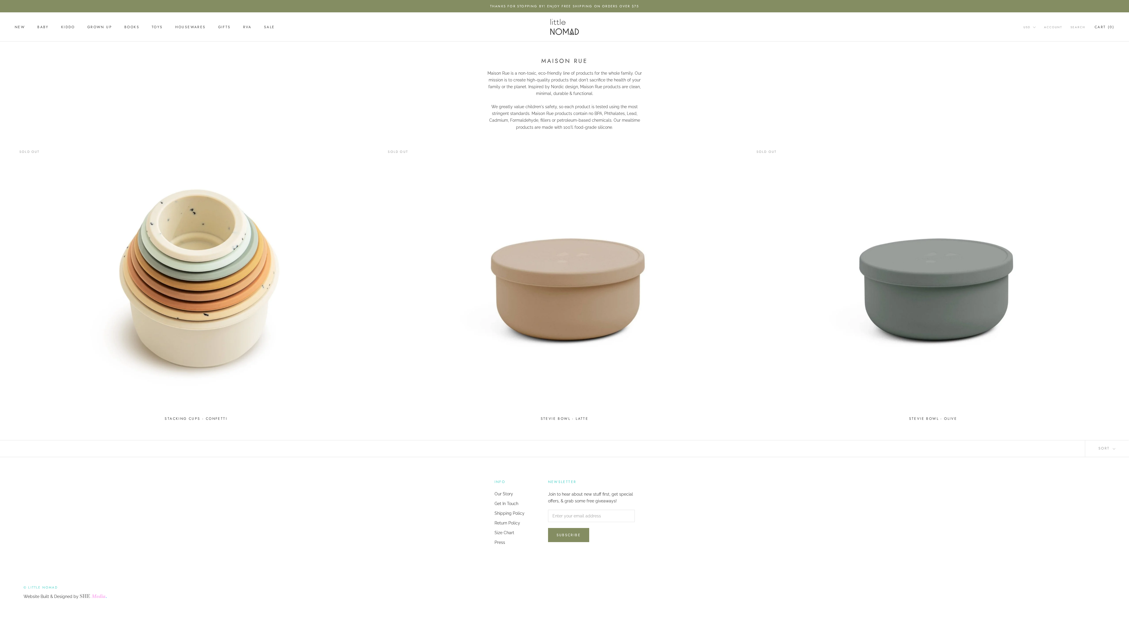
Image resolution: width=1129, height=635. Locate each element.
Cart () (1104, 27)
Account (1053, 27)
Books (131, 27)
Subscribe (569, 535)
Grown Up (99, 27)
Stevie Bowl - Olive (933, 418)
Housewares (190, 27)
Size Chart (504, 532)
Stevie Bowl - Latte (565, 418)
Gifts (224, 27)
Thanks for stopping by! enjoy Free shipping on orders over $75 (564, 6)
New (20, 27)
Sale (269, 27)
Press (500, 542)
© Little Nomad (41, 587)
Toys (157, 27)
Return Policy (507, 523)
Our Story (504, 494)
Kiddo (68, 27)
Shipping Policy (510, 513)
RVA (247, 27)
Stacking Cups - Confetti (196, 418)
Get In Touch (506, 503)
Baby (43, 27)
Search (1077, 27)
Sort (1105, 448)
